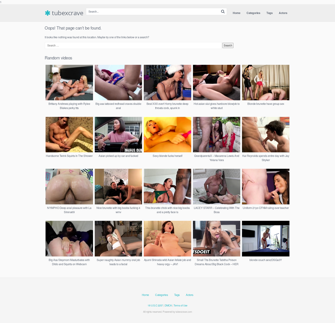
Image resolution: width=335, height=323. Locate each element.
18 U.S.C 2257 (155, 305)
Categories (253, 13)
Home (236, 13)
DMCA (168, 305)
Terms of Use (180, 305)
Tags (269, 13)
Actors (283, 13)
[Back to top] (325, 313)
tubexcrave (66, 13)
